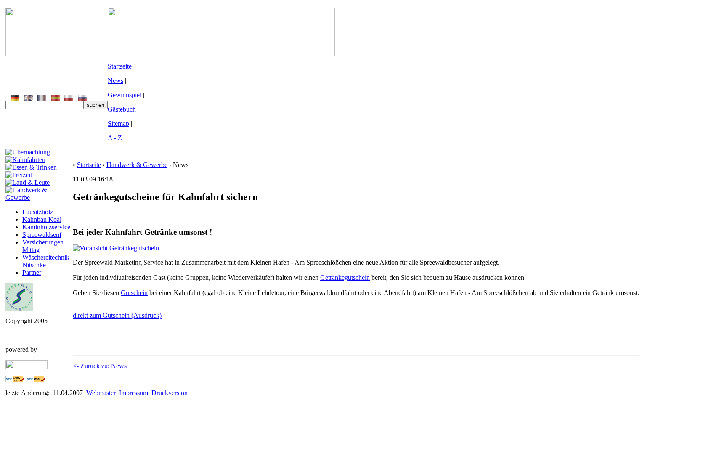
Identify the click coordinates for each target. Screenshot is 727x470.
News (115, 80)
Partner (31, 272)
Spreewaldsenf (41, 234)
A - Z (115, 137)
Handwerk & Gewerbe (136, 164)
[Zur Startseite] (51, 53)
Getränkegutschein (345, 277)
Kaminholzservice (46, 227)
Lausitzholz (37, 211)
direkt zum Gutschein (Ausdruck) (117, 315)
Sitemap (118, 123)
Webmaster (101, 392)
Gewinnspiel (124, 94)
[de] (14, 98)
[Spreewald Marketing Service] (19, 308)
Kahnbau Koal (41, 219)
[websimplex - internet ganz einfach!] (26, 367)
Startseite (120, 66)
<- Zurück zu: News (100, 365)
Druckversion (169, 392)
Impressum (133, 392)
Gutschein (134, 292)
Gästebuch (122, 109)
